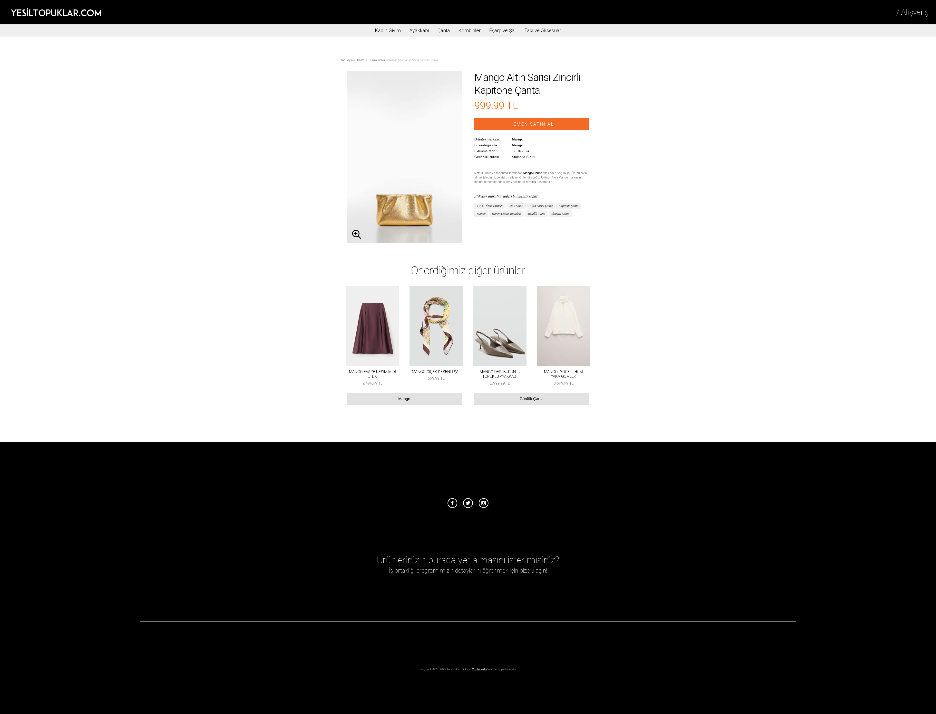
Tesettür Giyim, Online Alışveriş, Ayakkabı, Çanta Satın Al (56, 12)
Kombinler (469, 30)
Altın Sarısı (516, 206)
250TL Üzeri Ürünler (490, 206)
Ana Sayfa (347, 60)
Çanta (444, 30)
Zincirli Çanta (560, 214)
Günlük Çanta (377, 60)
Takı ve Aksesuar (542, 30)
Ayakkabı (419, 30)
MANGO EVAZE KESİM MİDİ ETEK (372, 374)
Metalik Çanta (536, 214)
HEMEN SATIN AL (531, 124)
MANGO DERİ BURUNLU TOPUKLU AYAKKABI (500, 374)
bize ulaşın (533, 570)
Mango (481, 214)
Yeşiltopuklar (479, 669)
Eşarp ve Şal (502, 30)
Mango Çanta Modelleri (506, 214)
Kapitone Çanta (568, 206)
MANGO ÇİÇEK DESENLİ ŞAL (436, 371)
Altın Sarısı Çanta (541, 206)
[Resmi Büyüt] (404, 242)
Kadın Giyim (388, 30)
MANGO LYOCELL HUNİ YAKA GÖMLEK (563, 374)
